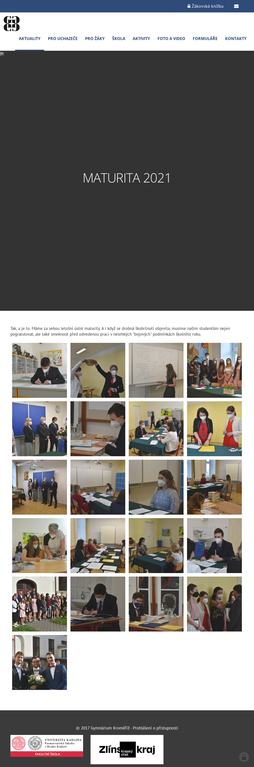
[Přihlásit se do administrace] (244, 757)
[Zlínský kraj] (127, 750)
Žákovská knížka (206, 6)
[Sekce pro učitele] (236, 6)
